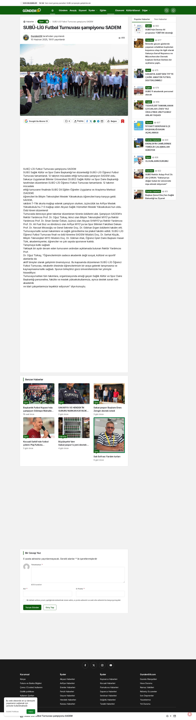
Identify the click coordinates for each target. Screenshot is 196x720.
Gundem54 (36, 36)
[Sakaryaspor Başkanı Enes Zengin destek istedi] (109, 399)
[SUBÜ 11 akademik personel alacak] (154, 91)
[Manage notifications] (190, 714)
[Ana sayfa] (52, 10)
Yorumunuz (37, 565)
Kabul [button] (31, 712)
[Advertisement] (74, 146)
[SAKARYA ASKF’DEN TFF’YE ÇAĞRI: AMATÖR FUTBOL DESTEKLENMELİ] (154, 75)
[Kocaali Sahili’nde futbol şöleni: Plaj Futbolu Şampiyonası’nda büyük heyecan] (38, 439)
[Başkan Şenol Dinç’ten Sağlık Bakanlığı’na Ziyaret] (154, 194)
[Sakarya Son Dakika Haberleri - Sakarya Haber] (32, 10)
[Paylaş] (174, 716)
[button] (47, 21)
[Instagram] (102, 665)
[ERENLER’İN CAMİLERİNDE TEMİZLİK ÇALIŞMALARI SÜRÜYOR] (154, 145)
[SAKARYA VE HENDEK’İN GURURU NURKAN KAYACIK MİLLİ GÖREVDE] (74, 399)
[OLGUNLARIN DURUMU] (154, 160)
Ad (25, 589)
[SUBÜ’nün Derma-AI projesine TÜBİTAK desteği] (154, 29)
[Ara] (166, 10)
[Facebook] (85, 665)
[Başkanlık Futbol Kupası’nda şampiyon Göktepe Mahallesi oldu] (38, 399)
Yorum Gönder (32, 607)
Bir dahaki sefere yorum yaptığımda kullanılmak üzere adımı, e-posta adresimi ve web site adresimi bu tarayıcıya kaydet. (74, 600)
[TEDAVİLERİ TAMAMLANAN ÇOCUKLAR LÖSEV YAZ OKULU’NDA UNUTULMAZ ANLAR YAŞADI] (154, 108)
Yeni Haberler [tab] (160, 19)
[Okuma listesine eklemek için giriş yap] (122, 121)
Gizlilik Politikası (12, 712)
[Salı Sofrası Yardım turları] (109, 439)
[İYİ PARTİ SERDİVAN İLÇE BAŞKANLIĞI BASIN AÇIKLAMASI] (154, 127)
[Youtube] (111, 665)
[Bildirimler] (173, 10)
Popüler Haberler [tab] (142, 19)
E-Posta (80, 589)
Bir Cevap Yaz (33, 553)
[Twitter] (94, 665)
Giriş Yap (50, 607)
